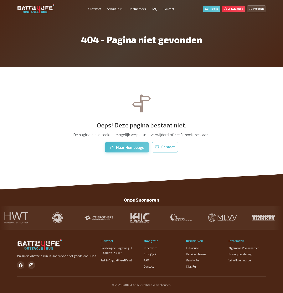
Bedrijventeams (196, 254)
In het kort (94, 9)
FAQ (154, 9)
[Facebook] (20, 265)
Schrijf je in (114, 9)
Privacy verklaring (240, 254)
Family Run (193, 260)
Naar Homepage (129, 147)
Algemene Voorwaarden (244, 248)
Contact (168, 9)
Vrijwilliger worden (240, 260)
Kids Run (191, 266)
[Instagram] (31, 265)
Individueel (193, 248)
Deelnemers (137, 9)
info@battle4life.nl (119, 260)
